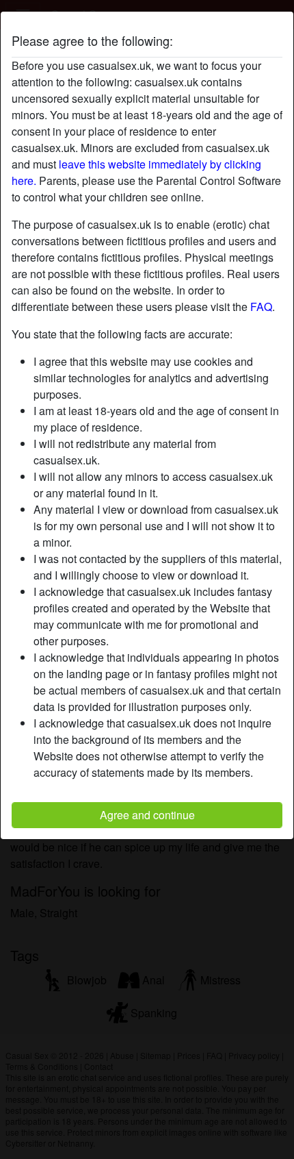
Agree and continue (147, 815)
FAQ (261, 306)
